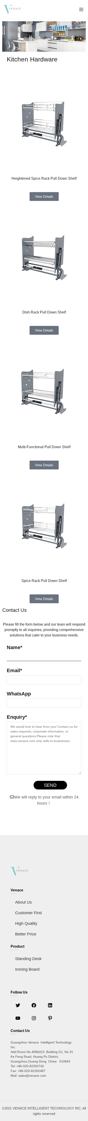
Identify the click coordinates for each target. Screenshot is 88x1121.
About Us (23, 902)
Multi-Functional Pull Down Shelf (44, 447)
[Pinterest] (50, 1019)
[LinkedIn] (50, 1006)
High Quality (26, 923)
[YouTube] (18, 1019)
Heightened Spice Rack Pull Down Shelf (44, 178)
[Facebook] (34, 1006)
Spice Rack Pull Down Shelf (44, 581)
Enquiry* (17, 717)
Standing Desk (28, 958)
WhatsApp (19, 694)
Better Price (25, 934)
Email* (14, 670)
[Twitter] (18, 1006)
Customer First (28, 913)
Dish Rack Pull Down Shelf (44, 312)
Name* (14, 647)
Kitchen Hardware (32, 59)
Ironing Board (27, 969)
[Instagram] (34, 1019)
